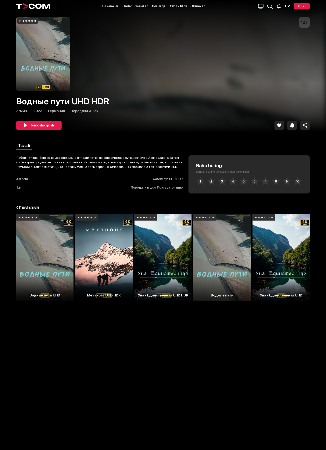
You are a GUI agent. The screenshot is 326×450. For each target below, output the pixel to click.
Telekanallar (109, 6)
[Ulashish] (305, 125)
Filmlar (126, 6)
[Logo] (33, 6)
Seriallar (141, 6)
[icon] (279, 125)
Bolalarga (158, 6)
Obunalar (197, 6)
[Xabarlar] (278, 6)
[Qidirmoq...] (260, 6)
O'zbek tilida (178, 6)
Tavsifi (24, 145)
